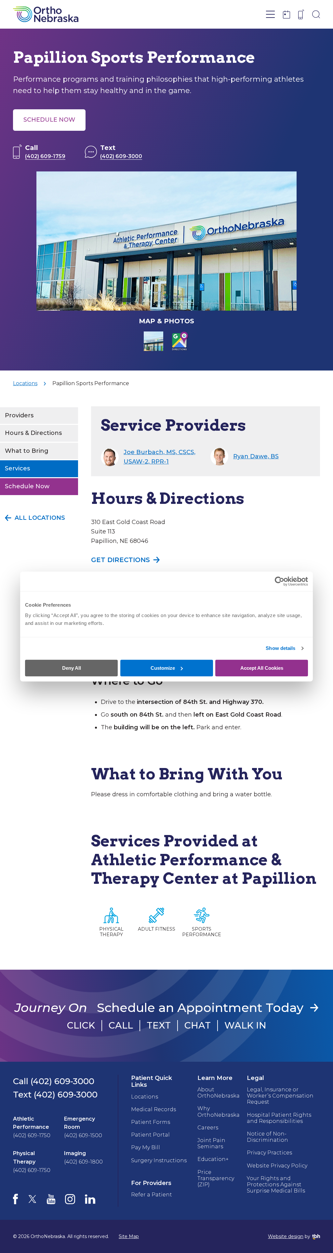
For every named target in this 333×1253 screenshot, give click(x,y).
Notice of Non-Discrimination (267, 1137)
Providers (19, 415)
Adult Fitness (156, 929)
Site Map (129, 1236)
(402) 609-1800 (83, 1162)
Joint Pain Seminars (211, 1143)
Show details (280, 648)
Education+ (213, 1159)
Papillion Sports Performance (90, 383)
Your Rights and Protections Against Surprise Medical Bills (276, 1184)
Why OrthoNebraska (218, 1111)
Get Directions (120, 560)
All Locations (40, 518)
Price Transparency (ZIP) (215, 1178)
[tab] (153, 341)
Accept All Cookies (261, 668)
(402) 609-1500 (83, 1135)
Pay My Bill (145, 1147)
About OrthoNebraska (218, 1092)
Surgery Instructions (159, 1160)
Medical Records (153, 1109)
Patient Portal (150, 1135)
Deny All (71, 668)
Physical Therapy (111, 931)
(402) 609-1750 (31, 1135)
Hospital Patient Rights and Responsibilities (279, 1118)
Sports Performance (201, 931)
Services (17, 468)
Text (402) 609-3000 (55, 1094)
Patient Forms (150, 1122)
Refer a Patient (151, 1195)
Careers (207, 1128)
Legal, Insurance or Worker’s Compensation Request (280, 1095)
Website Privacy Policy (277, 1166)
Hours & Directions (33, 433)
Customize (163, 668)
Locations (25, 383)
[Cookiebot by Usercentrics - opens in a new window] (279, 581)
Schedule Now (49, 119)
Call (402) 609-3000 (53, 1081)
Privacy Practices (269, 1153)
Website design (285, 1236)
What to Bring (26, 450)
